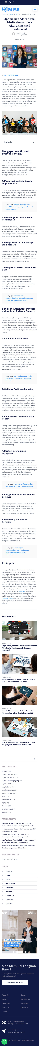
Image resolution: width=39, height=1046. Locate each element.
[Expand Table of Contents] (33, 142)
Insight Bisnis (6, 787)
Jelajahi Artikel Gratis (15, 982)
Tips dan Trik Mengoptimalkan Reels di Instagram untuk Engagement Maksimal (19, 298)
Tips (3, 803)
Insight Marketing (8, 790)
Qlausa (22, 591)
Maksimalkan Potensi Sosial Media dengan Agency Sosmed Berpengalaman (19, 206)
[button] (4, 1042)
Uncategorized (7, 809)
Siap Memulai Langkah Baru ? (19, 967)
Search (33, 759)
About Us (9, 871)
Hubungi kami (7, 598)
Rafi (24, 33)
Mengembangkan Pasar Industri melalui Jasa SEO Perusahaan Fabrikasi (18, 680)
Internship (10, 892)
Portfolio (9, 904)
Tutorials (5, 806)
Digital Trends (6, 784)
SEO (5, 75)
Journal (8, 879)
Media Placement (8, 793)
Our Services (10, 883)
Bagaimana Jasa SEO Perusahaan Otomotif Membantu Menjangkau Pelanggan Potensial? (19, 648)
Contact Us (10, 896)
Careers (8, 875)
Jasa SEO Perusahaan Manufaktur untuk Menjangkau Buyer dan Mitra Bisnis (18, 743)
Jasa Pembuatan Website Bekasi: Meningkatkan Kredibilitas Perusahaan (19, 378)
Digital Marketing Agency (10, 781)
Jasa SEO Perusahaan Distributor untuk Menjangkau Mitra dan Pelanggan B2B (18, 712)
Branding (5, 771)
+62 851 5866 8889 (21, 1024)
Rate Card (9, 900)
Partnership (10, 888)
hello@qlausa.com (18, 1032)
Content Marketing (8, 774)
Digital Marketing (8, 777)
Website (5, 812)
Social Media (13, 75)
